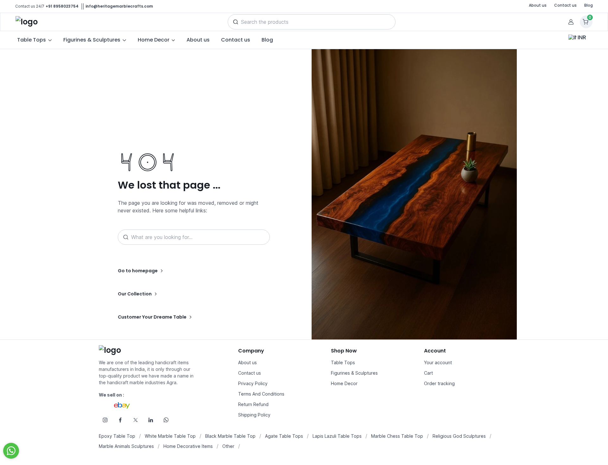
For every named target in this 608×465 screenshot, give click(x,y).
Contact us (565, 5)
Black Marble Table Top (230, 436)
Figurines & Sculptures (354, 373)
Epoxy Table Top (117, 436)
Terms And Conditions (261, 394)
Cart (428, 373)
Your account (438, 362)
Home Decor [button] (153, 39)
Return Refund (253, 404)
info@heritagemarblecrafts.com (119, 6)
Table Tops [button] (31, 39)
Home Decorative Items (188, 446)
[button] (235, 22)
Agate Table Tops (284, 436)
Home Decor (344, 383)
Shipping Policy (254, 414)
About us (538, 5)
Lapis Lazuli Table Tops (337, 436)
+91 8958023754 (62, 6)
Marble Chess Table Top (397, 436)
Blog (588, 5)
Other (228, 446)
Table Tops (343, 362)
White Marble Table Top (170, 436)
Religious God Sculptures (459, 436)
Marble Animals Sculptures (126, 446)
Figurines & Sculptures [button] (91, 39)
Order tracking (439, 383)
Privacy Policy (253, 383)
